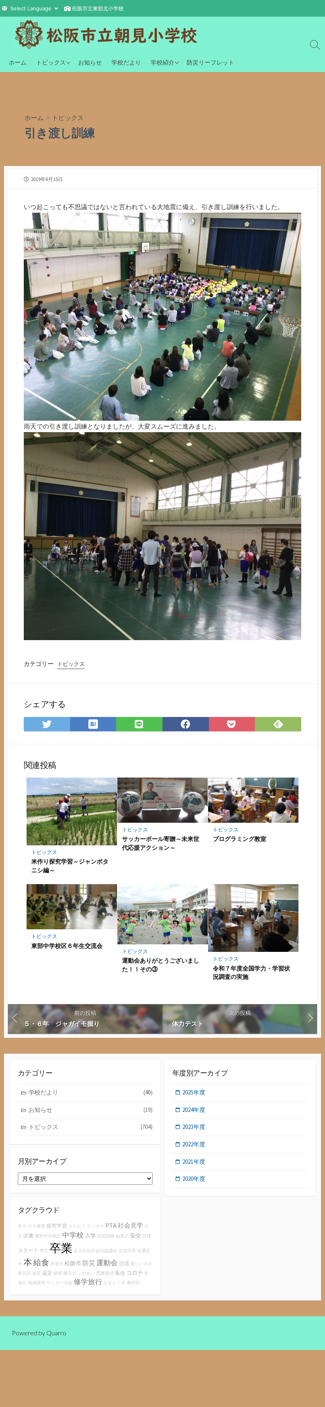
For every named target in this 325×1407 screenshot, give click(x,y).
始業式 (122, 1236)
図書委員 (105, 1273)
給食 (41, 1262)
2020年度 (193, 1178)
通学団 (133, 1282)
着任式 (24, 1273)
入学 (90, 1235)
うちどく (77, 1226)
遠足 (47, 1273)
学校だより (126, 62)
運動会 (107, 1262)
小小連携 (36, 1226)
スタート (28, 1250)
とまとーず (114, 1282)
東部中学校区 (48, 1236)
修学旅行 (88, 1281)
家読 (36, 1273)
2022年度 (193, 1144)
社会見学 (130, 1225)
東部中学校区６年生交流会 (67, 945)
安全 (135, 1235)
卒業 (61, 1248)
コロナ (134, 1272)
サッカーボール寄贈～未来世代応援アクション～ (160, 843)
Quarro (56, 1332)
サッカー (95, 1226)
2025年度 (193, 1092)
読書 (28, 1236)
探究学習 (56, 1226)
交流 (124, 1263)
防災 (88, 1263)
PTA (111, 1225)
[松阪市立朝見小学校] (111, 34)
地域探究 (36, 1282)
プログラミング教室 (239, 838)
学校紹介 (162, 62)
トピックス (51, 62)
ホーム (18, 62)
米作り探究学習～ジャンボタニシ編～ (70, 865)
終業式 (56, 1263)
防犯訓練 (106, 1236)
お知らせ (90, 62)
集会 (120, 1273)
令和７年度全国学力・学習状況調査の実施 (251, 972)
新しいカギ (141, 1263)
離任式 (69, 1273)
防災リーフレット (210, 62)
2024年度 (193, 1109)
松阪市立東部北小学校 (98, 8)
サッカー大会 (59, 1282)
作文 (44, 1250)
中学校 (73, 1234)
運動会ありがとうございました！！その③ (160, 964)
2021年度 (193, 1161)
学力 (22, 1226)
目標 (146, 1236)
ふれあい (86, 1273)
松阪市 (73, 1263)
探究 (58, 1273)
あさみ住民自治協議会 (95, 1250)
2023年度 (193, 1127)
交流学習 (127, 1250)
